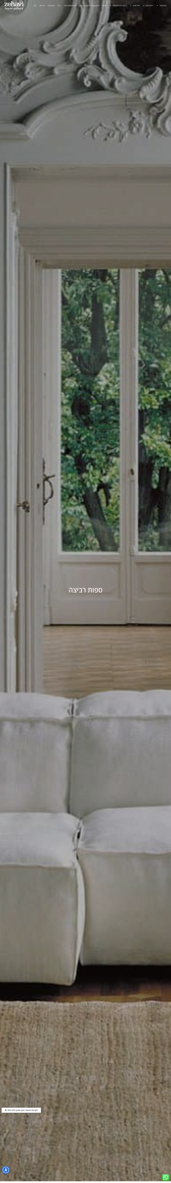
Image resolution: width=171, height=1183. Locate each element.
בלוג (59, 6)
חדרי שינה (136, 6)
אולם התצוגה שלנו (70, 6)
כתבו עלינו (51, 6)
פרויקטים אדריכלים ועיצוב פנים (89, 6)
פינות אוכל (163, 6)
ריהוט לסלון (149, 6)
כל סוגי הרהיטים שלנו (120, 6)
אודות (104, 6)
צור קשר (41, 6)
